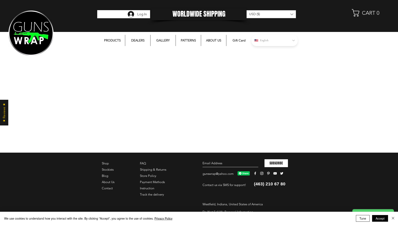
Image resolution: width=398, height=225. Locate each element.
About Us (108, 182)
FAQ (143, 163)
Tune (362, 218)
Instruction (147, 188)
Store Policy (148, 176)
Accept (380, 218)
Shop (105, 163)
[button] (368, 13)
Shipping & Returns (153, 169)
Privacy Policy (163, 218)
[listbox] (271, 14)
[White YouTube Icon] (275, 173)
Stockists (108, 169)
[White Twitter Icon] (282, 173)
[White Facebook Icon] (255, 173)
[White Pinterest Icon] (268, 173)
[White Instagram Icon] (262, 173)
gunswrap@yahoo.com (218, 174)
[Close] (393, 218)
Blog (105, 176)
